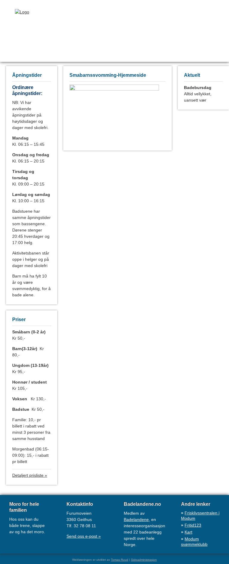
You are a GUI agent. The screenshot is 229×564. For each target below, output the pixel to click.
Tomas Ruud (119, 559)
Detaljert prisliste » (29, 475)
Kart (188, 532)
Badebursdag (197, 87)
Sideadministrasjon (144, 559)
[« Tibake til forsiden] (16, 12)
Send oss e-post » (83, 536)
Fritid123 (193, 525)
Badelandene (136, 519)
